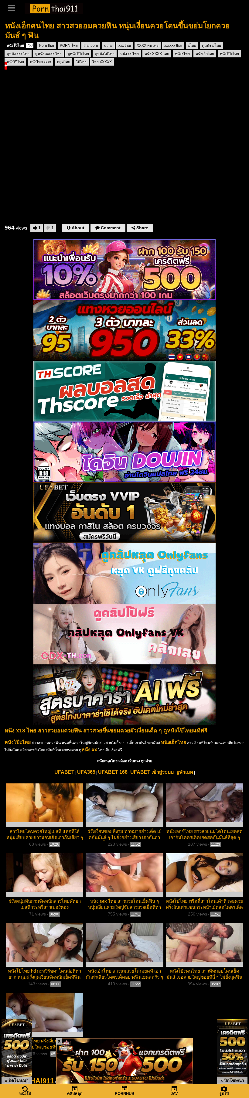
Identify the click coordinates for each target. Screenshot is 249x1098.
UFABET (64, 772)
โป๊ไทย (81, 62)
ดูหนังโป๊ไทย (104, 54)
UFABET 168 (113, 772)
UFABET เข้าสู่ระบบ (152, 772)
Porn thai (46, 45)
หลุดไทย (63, 62)
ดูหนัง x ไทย (211, 45)
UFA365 (86, 772)
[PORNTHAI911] (54, 8)
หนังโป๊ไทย (19, 45)
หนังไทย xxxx (40, 62)
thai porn (91, 45)
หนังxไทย (182, 54)
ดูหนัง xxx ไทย (18, 54)
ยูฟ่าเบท (184, 772)
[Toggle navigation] (14, 7)
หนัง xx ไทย (129, 54)
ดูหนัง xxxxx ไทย (48, 54)
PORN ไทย (69, 45)
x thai (108, 45)
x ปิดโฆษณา (17, 1080)
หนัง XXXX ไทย (157, 54)
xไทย (192, 45)
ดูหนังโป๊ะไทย (78, 54)
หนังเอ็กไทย (205, 54)
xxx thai (124, 45)
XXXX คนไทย (148, 45)
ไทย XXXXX (102, 62)
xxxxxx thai (173, 45)
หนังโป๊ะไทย (229, 54)
